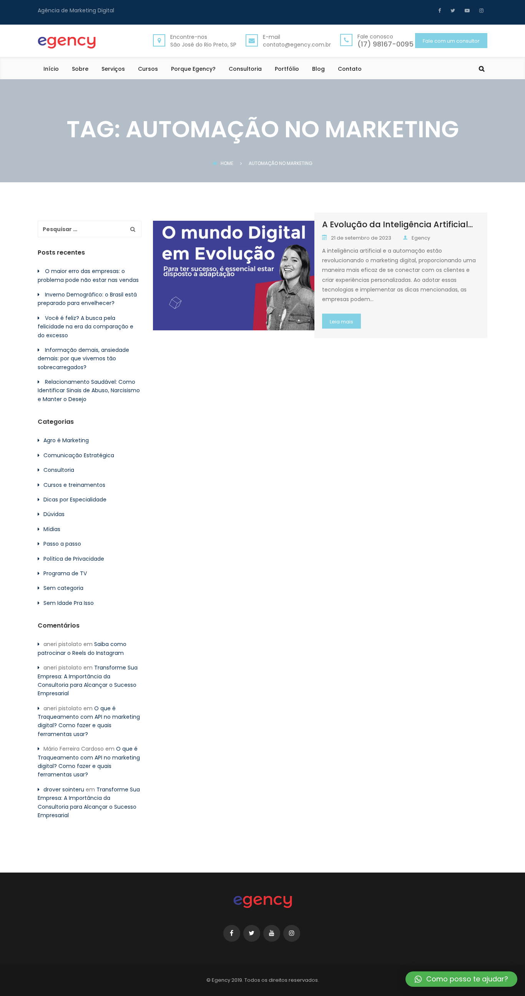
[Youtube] (466, 10)
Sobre (80, 69)
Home (227, 163)
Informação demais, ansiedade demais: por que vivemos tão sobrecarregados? (83, 358)
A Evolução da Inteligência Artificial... (397, 224)
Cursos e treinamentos (74, 485)
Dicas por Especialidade (74, 499)
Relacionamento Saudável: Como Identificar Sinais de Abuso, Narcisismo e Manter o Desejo (89, 390)
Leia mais (341, 321)
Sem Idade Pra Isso (68, 603)
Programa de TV (65, 573)
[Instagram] (480, 10)
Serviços (113, 69)
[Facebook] (441, 10)
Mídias (51, 529)
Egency (421, 238)
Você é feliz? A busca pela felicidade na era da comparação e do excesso (85, 326)
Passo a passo (62, 544)
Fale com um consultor (451, 41)
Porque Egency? (193, 69)
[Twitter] (452, 10)
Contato (350, 69)
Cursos (148, 69)
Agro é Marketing (66, 440)
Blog (318, 69)
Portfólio (287, 69)
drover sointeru (63, 789)
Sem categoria (63, 588)
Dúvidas (54, 514)
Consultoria (245, 69)
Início (51, 69)
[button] (461, 979)
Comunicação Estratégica (78, 455)
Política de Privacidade (73, 559)
